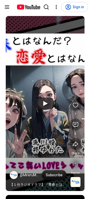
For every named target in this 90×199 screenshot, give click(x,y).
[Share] (76, 144)
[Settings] (56, 7)
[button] (14, 175)
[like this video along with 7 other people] (76, 105)
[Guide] (7, 7)
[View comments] (76, 124)
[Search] (46, 7)
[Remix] (76, 164)
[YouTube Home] (28, 7)
